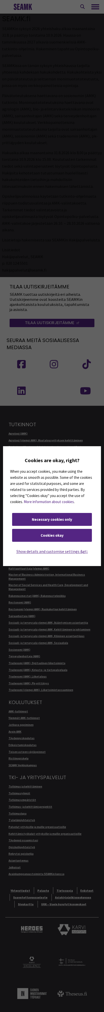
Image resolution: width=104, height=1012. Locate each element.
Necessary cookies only (52, 519)
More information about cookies (49, 501)
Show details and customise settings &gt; (52, 551)
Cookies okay (52, 535)
